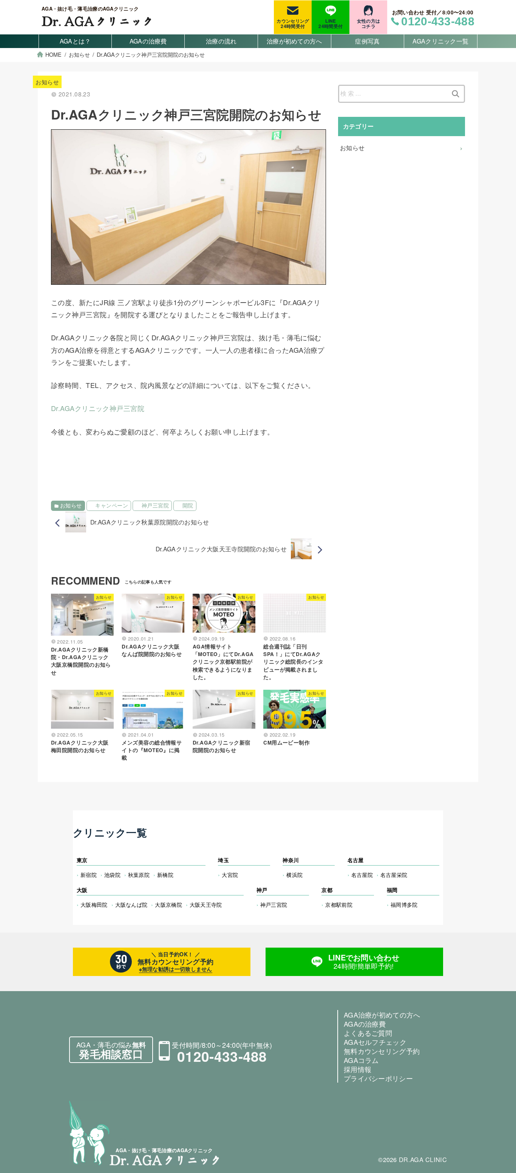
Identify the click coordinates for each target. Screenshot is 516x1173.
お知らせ (47, 82)
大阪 (82, 890)
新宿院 (88, 874)
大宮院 (230, 874)
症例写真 (367, 41)
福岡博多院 (404, 904)
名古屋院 (362, 874)
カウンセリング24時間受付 (293, 23)
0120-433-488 (222, 1056)
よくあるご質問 (368, 1033)
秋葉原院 (139, 874)
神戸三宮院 (155, 505)
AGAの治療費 (148, 41)
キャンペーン (111, 505)
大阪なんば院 (131, 904)
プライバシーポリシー (378, 1078)
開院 (187, 505)
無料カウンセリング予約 (382, 1051)
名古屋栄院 (394, 874)
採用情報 (357, 1069)
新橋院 (165, 874)
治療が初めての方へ (294, 41)
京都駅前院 (338, 904)
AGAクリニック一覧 (440, 41)
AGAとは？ (75, 41)
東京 (82, 860)
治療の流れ (221, 41)
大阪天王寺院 (206, 904)
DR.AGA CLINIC (423, 1159)
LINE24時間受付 (330, 23)
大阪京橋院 (168, 904)
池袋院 (112, 874)
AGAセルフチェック (375, 1042)
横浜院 (294, 874)
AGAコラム (361, 1060)
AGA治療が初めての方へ (382, 1014)
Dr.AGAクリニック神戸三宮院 (97, 408)
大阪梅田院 (94, 904)
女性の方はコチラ (368, 23)
